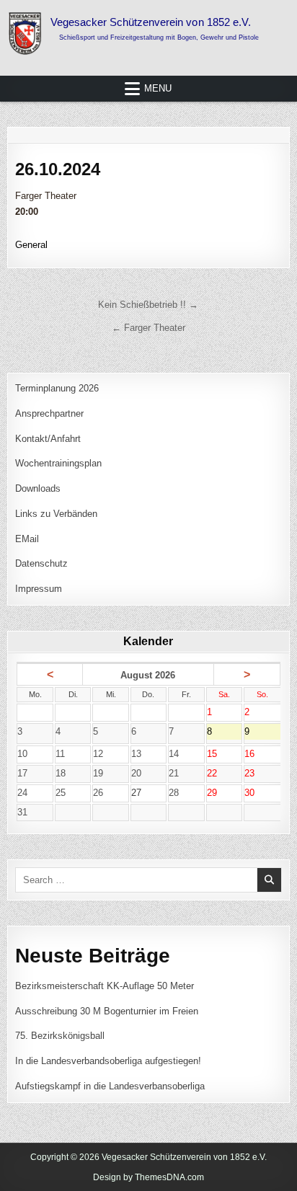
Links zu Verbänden (56, 513)
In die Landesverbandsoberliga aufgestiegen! (108, 1060)
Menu (158, 88)
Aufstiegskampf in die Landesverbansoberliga (110, 1086)
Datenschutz (41, 563)
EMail (27, 538)
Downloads (38, 488)
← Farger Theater (148, 327)
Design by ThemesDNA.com (148, 1177)
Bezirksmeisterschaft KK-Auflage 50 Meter (104, 985)
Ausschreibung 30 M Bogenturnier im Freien (106, 1011)
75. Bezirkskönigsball (60, 1035)
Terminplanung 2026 (57, 388)
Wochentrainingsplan (58, 463)
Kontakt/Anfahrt (48, 438)
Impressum (38, 588)
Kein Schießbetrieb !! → (148, 304)
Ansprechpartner (49, 413)
